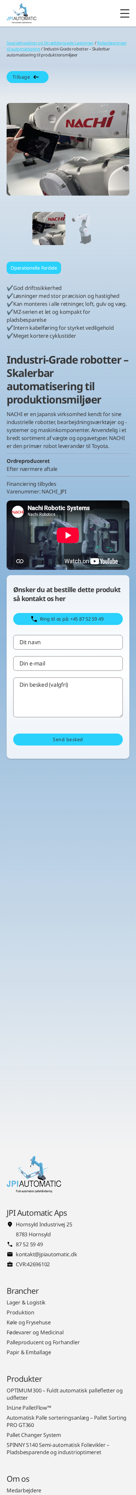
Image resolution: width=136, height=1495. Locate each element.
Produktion (20, 1312)
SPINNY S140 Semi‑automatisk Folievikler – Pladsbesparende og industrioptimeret (58, 1448)
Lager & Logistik (26, 1302)
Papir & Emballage (29, 1352)
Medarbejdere (24, 1490)
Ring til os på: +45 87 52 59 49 (72, 619)
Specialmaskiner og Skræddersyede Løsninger (50, 43)
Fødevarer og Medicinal (35, 1332)
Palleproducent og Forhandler (43, 1342)
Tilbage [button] (21, 77)
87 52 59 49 (29, 1244)
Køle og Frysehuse (29, 1322)
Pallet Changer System (34, 1435)
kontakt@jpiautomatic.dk (46, 1254)
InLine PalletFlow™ (29, 1407)
